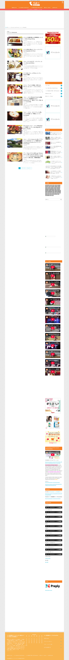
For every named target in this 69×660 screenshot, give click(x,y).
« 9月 (26, 645)
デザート (47, 190)
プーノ (53, 190)
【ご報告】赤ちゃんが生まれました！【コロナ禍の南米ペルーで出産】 (56, 177)
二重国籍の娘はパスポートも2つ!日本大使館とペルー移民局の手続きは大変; (56, 152)
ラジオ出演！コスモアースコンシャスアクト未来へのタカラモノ (56, 162)
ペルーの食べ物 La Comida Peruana (24, 7)
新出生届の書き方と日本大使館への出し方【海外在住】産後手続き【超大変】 (56, 167)
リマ (53, 191)
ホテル (46, 191)
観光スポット (47, 195)
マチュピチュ (50, 191)
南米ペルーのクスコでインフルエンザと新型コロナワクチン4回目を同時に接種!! (56, 133)
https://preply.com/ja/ (48, 590)
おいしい (59, 185)
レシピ (56, 191)
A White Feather (47, 558)
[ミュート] (58, 507)
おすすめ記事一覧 (47, 647)
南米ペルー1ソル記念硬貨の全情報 (56, 143)
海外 (53, 194)
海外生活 (55, 194)
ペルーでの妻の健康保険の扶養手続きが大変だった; (56, 147)
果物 (48, 194)
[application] (53, 507)
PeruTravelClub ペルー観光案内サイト (55, 491)
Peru (51, 185)
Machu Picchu (47, 185)
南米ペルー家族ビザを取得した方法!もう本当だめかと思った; (56, 157)
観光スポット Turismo (47, 7)
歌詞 (50, 194)
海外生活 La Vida (14, 7)
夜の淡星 (46, 562)
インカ (59, 186)
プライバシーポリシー (48, 641)
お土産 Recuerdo (54, 7)
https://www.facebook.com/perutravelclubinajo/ (53, 498)
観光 (58, 194)
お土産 (50, 186)
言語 (50, 195)
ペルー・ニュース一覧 (48, 644)
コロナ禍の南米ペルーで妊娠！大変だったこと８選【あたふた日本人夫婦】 (56, 172)
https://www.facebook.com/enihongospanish (52, 482)
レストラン (59, 191)
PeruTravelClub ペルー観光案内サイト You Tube (35, 9)
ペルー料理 (59, 190)
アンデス (56, 186)
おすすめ (47, 186)
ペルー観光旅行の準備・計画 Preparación (36, 7)
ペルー (56, 190)
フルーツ (50, 190)
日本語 (46, 194)
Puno (53, 185)
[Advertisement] (34, 19)
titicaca (56, 185)
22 (28, 168)
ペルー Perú (47, 85)
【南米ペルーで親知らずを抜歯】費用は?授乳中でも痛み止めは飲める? (56, 138)
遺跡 (52, 195)
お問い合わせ (46, 638)
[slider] (60, 507)
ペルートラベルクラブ (15, 658)
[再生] (46, 507)
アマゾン (52, 186)
